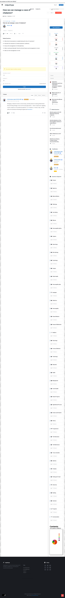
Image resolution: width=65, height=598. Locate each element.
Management (55, 380)
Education (54, 364)
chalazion (5, 30)
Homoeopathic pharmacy (56, 284)
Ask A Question (56, 27)
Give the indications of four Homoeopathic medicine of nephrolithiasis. (55, 122)
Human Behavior (55, 316)
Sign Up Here (28, 89)
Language (54, 292)
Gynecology (55, 244)
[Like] (3, 33)
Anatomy (54, 460)
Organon (54, 236)
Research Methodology (56, 324)
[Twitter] (48, 565)
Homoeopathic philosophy (56, 228)
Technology (55, 356)
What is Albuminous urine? (55, 133)
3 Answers (56, 104)
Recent (39, 95)
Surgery (13, 21)
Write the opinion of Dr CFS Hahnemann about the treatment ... (55, 114)
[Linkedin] (50, 565)
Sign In (55, 4)
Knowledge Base (26, 567)
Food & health (55, 388)
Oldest (35, 95)
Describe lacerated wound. (55, 128)
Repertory (54, 188)
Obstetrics (54, 300)
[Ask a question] (62, 595)
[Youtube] (45, 568)
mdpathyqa (9, 5)
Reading (54, 492)
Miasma (54, 220)
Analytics (54, 332)
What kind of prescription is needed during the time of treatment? (19, 41)
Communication (55, 516)
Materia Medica (55, 196)
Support (24, 570)
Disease (54, 180)
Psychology (55, 260)
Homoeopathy (55, 308)
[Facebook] (45, 565)
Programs (54, 508)
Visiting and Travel (56, 476)
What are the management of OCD (12, 50)
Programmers (55, 428)
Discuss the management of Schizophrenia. (14, 45)
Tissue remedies (56, 452)
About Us (32, 9)
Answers (52, 78)
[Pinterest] (45, 570)
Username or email (7, 73)
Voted (32, 95)
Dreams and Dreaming (56, 412)
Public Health (55, 276)
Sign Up (61, 4)
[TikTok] (50, 570)
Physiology (54, 340)
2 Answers (56, 96)
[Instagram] (50, 568)
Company (54, 468)
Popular (52, 75)
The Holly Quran (55, 436)
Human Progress (56, 396)
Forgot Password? (42, 83)
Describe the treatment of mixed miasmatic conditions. (16, 43)
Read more (30, 109)
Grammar (54, 500)
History (54, 420)
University (54, 484)
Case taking (55, 212)
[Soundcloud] (48, 568)
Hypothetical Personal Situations (56, 404)
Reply (14, 112)
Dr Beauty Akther (57, 159)
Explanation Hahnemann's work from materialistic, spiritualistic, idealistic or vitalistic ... (57, 84)
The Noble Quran (56, 444)
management (10, 30)
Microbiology (55, 252)
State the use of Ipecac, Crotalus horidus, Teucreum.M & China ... (55, 140)
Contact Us (38, 9)
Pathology (54, 204)
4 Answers (56, 89)
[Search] (52, 9)
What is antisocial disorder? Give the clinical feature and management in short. (22, 48)
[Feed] (48, 570)
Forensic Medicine (56, 348)
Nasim (55, 167)
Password (5, 78)
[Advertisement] (24, 59)
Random (43, 95)
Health (53, 372)
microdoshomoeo (35, 595)
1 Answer (53, 116)
